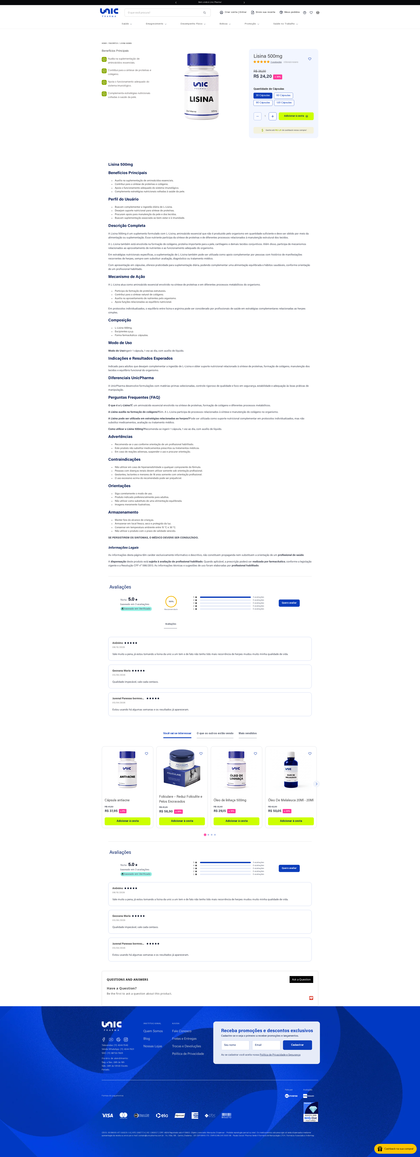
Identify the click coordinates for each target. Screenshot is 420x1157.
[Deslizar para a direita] (316, 784)
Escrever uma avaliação (289, 603)
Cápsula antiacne (117, 800)
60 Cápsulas (283, 95)
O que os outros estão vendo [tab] (215, 733)
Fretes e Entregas (184, 1039)
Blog (146, 1039)
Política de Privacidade (188, 1054)
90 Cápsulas (263, 102)
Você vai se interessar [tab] (177, 733)
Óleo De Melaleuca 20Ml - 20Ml (291, 800)
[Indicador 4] (215, 835)
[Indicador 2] (208, 835)
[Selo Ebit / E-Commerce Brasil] (310, 1112)
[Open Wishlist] (311, 12)
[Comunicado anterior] (176, 2)
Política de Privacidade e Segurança (280, 1055)
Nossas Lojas (152, 1046)
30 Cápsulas (263, 95)
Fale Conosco (181, 1031)
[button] (318, 12)
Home (104, 43)
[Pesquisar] (204, 13)
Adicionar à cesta (128, 821)
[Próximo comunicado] (244, 2)
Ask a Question (301, 979)
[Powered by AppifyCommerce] (311, 998)
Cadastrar (297, 1045)
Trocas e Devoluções (186, 1046)
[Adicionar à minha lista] (309, 58)
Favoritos (113, 43)
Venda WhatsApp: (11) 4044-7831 (118, 1049)
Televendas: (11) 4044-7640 (115, 1045)
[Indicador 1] (205, 835)
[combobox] (164, 12)
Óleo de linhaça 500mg (230, 800)
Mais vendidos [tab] (248, 733)
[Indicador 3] (211, 835)
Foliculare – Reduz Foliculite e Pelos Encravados (180, 799)
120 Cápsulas (284, 102)
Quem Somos (153, 1031)
